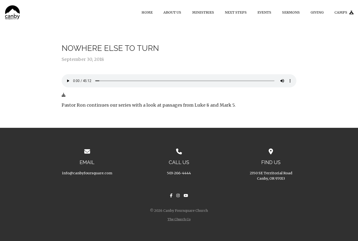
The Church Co (179, 219)
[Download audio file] (64, 95)
